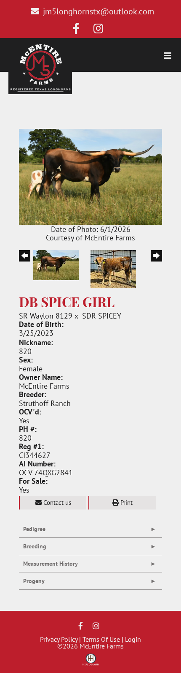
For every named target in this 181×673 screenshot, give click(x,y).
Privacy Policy (58, 639)
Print (126, 503)
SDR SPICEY (101, 315)
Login (133, 639)
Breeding (34, 546)
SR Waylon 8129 (45, 315)
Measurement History (50, 563)
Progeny (34, 581)
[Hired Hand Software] (91, 663)
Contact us (56, 503)
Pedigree (34, 529)
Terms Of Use (101, 639)
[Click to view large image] (90, 175)
